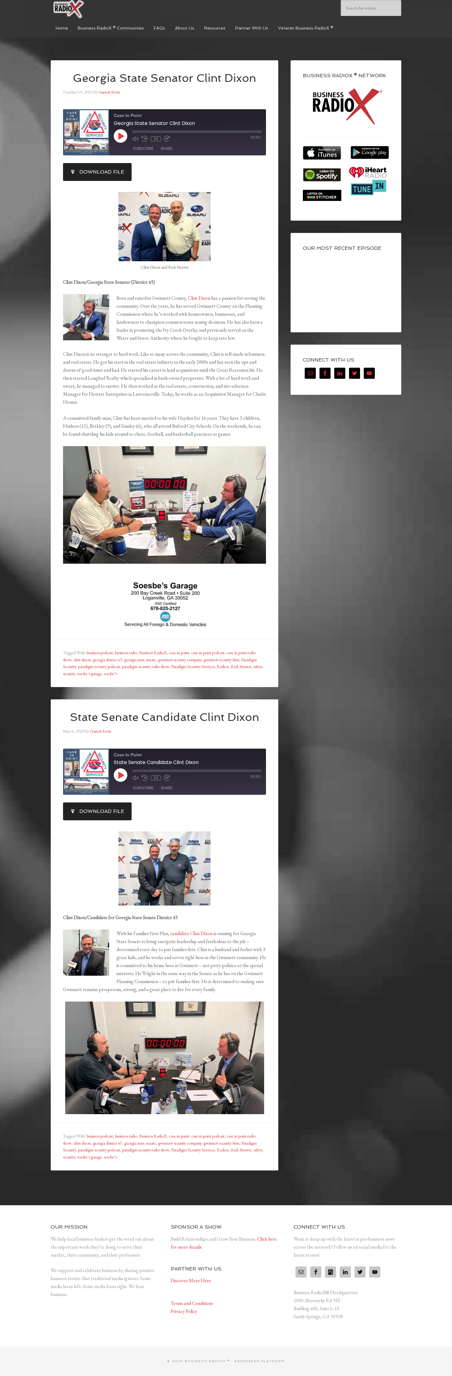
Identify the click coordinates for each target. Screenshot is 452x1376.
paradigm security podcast (99, 666)
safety (257, 666)
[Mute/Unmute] (135, 139)
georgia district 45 (107, 659)
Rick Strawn (241, 666)
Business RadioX (153, 652)
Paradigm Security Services (193, 666)
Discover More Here (191, 1280)
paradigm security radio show (145, 666)
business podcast (100, 652)
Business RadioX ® (97, 9)
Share (166, 148)
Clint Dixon (199, 298)
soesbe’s (110, 673)
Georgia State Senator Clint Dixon (164, 78)
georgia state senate (140, 659)
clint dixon (82, 659)
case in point (179, 652)
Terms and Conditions (192, 1303)
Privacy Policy (184, 1311)
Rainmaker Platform (259, 1361)
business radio (126, 652)
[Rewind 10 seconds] (144, 139)
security (69, 673)
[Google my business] (330, 1272)
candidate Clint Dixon (191, 933)
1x (155, 139)
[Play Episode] (120, 136)
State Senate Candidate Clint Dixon (164, 717)
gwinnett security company (179, 659)
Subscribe (143, 148)
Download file (101, 172)
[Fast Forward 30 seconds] (167, 139)
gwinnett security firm (221, 659)
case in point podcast (207, 652)
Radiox (223, 666)
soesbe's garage (89, 673)
